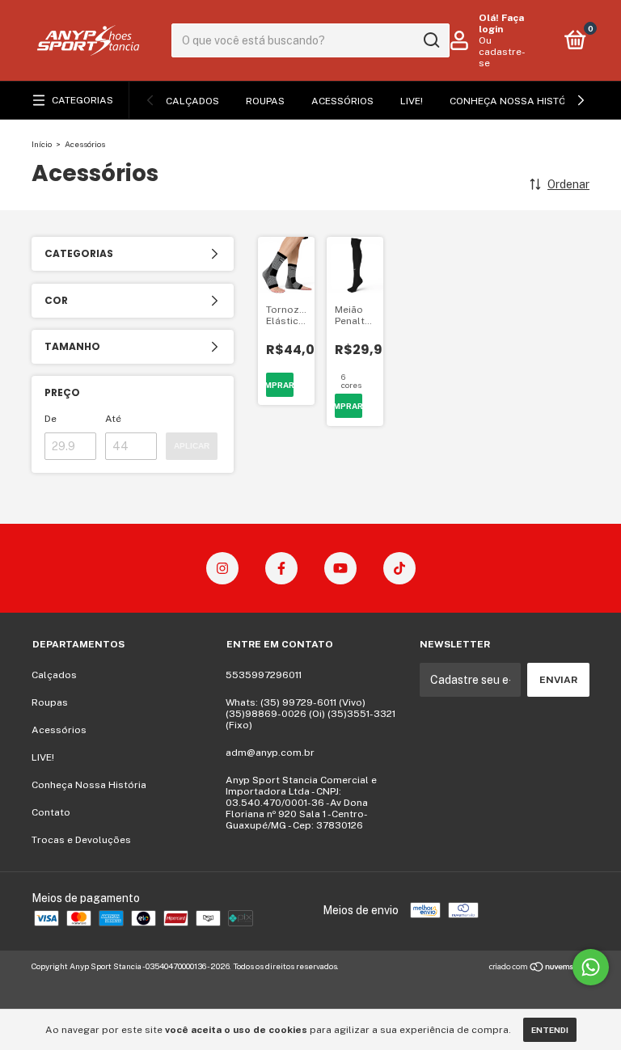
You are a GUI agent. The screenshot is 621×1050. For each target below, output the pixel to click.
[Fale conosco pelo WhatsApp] (590, 967)
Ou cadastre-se (502, 52)
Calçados (192, 101)
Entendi (549, 1030)
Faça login (501, 23)
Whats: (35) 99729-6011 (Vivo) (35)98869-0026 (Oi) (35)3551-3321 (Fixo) (310, 714)
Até (113, 418)
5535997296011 (264, 675)
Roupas (265, 101)
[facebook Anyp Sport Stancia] (281, 568)
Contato (51, 812)
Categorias (82, 100)
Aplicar (191, 445)
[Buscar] (430, 40)
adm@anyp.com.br (270, 752)
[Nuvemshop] (538, 968)
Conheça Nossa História (516, 101)
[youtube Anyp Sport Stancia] (340, 568)
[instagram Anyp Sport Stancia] (222, 568)
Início (42, 144)
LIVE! (411, 101)
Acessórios (342, 101)
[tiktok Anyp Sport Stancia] (399, 568)
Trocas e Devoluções (81, 839)
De (50, 418)
